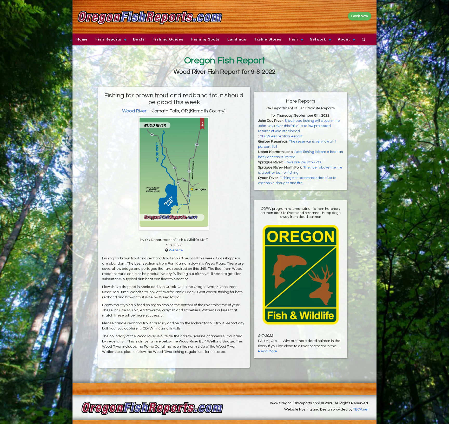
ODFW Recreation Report (281, 136)
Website (176, 250)
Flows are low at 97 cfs (302, 162)
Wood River (134, 111)
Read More (267, 351)
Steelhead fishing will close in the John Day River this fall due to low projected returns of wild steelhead (299, 126)
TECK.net (361, 409)
